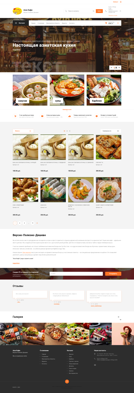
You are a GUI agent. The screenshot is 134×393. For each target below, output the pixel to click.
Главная (33, 23)
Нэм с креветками (18, 205)
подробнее (16, 263)
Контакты (72, 23)
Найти (99, 11)
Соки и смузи (72, 368)
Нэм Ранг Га (99, 162)
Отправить (113, 274)
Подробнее (16, 49)
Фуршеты (64, 23)
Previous (112, 67)
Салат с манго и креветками (104, 205)
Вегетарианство (73, 373)
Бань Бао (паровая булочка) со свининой (80, 162)
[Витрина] (64, 131)
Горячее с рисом (73, 361)
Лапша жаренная (73, 363)
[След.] (37, 223)
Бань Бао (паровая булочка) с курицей (24, 162)
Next (118, 67)
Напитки (71, 371)
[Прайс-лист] (69, 131)
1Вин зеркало (26, 252)
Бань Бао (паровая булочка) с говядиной (52, 162)
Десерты (71, 366)
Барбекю (71, 359)
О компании (41, 23)
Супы (70, 356)
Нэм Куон (43, 205)
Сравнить (20, 155)
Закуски (71, 354)
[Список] (67, 131)
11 (32, 223)
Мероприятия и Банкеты (53, 23)
